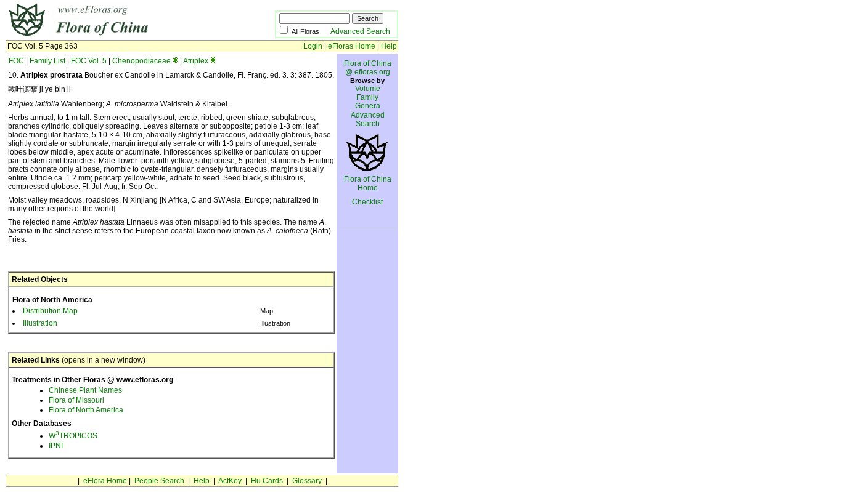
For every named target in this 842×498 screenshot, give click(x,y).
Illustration (40, 323)
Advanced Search (360, 31)
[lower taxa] (175, 61)
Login (312, 46)
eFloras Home (351, 46)
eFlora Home (105, 480)
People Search (159, 480)
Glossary (307, 480)
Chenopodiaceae (141, 61)
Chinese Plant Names (85, 390)
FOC (16, 61)
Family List (47, 61)
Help (389, 46)
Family (367, 97)
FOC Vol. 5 (89, 61)
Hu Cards (267, 480)
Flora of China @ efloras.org (367, 67)
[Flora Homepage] (121, 35)
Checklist (367, 202)
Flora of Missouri (76, 400)
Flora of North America (86, 410)
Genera (367, 106)
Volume (367, 88)
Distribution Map (50, 311)
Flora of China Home (367, 183)
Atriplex (195, 61)
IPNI (56, 445)
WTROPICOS (73, 436)
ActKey (230, 480)
